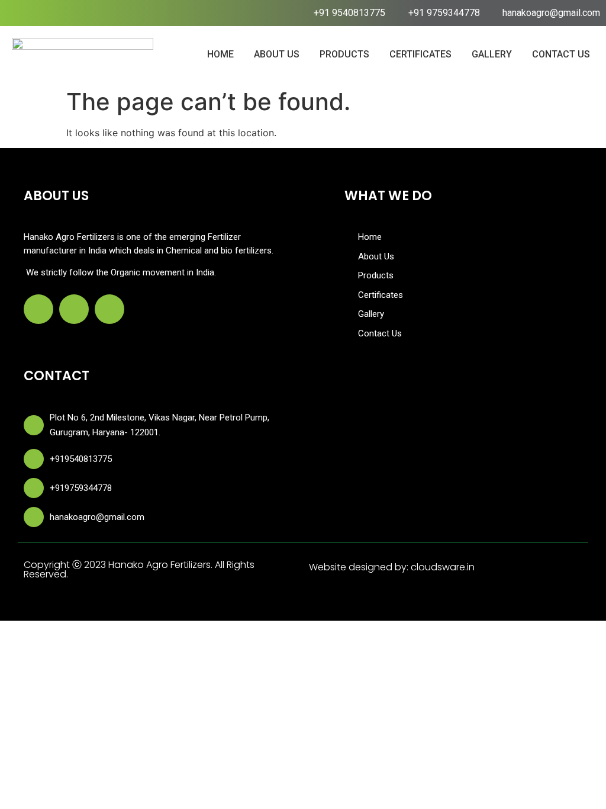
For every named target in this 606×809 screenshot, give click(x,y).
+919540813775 (81, 459)
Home (220, 54)
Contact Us (561, 54)
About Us (276, 54)
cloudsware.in (443, 567)
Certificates (420, 54)
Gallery (492, 54)
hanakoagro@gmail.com (97, 517)
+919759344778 (81, 488)
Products (344, 54)
